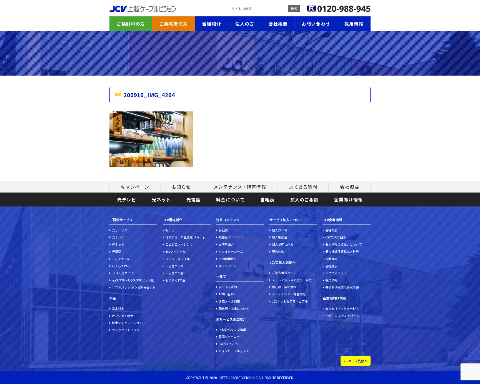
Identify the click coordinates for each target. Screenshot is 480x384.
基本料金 (118, 308)
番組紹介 (211, 23)
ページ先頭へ (358, 360)
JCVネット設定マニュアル (290, 301)
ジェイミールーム (231, 251)
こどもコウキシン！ (179, 244)
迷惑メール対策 (229, 301)
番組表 (267, 199)
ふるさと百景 (174, 266)
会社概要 (277, 23)
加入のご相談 (304, 199)
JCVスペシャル (175, 251)
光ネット (161, 199)
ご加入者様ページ (284, 272)
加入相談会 (279, 237)
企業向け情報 (348, 199)
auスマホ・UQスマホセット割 (133, 280)
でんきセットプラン (125, 330)
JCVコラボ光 (120, 258)
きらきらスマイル (177, 258)
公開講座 (331, 258)
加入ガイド (279, 230)
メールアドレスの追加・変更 (292, 280)
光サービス (119, 230)
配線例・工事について (234, 308)
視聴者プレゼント (231, 237)
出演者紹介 (226, 244)
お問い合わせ (316, 23)
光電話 (193, 199)
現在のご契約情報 (284, 287)
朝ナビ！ (171, 230)
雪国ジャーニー (229, 336)
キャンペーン (135, 186)
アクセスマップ (335, 273)
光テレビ (126, 199)
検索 (294, 8)
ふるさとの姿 (174, 273)
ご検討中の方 (131, 23)
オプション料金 (122, 315)
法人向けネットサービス (342, 308)
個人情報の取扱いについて (343, 244)
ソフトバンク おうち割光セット (134, 287)
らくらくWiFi (121, 266)
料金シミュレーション (127, 322)
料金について (230, 199)
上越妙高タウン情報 (232, 329)
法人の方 (244, 23)
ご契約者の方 (173, 23)
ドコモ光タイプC (123, 273)
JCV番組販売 (227, 258)
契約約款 (278, 251)
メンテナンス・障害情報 (240, 186)
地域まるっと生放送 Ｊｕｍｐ (185, 237)
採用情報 (353, 23)
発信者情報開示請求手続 (342, 287)
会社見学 (331, 266)
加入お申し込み (282, 244)
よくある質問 (303, 186)
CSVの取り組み (335, 237)
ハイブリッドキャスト (234, 351)
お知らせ (181, 186)
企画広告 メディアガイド (342, 315)
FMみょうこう (228, 343)
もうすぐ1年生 (175, 280)
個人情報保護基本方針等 (342, 251)
